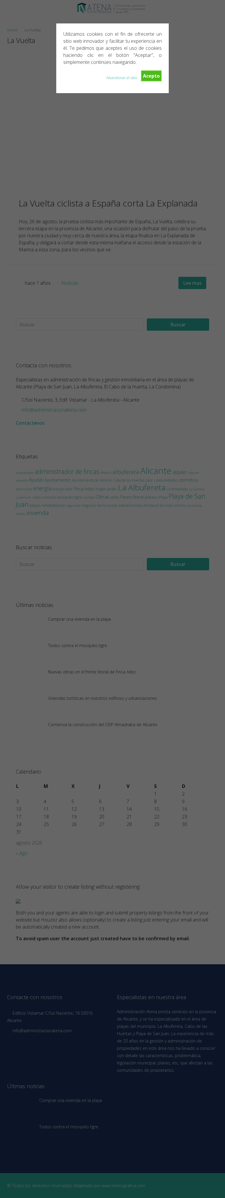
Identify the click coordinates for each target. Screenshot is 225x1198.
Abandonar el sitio (121, 77)
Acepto (151, 76)
